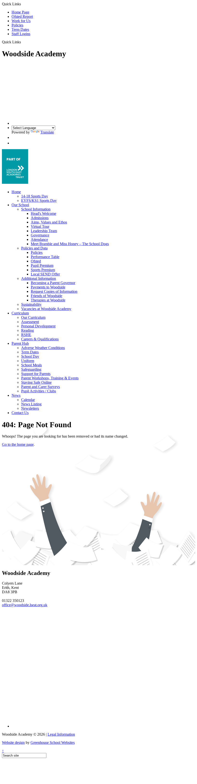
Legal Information (61, 734)
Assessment (30, 322)
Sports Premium (43, 270)
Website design (13, 742)
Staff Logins (21, 34)
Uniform (27, 361)
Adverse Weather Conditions (43, 348)
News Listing (31, 404)
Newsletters (30, 408)
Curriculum (20, 313)
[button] (23, 41)
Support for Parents (35, 374)
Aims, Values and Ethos (49, 222)
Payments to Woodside (48, 287)
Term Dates (20, 29)
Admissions (40, 218)
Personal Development (38, 326)
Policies (17, 25)
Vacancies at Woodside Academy (46, 309)
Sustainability (31, 304)
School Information (35, 209)
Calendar (28, 400)
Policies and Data (34, 248)
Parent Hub (20, 343)
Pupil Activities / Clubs (38, 391)
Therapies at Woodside (48, 300)
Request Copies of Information (54, 291)
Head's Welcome (43, 213)
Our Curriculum (33, 317)
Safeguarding (31, 369)
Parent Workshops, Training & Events (50, 378)
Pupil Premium (42, 265)
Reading (27, 330)
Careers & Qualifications (40, 339)
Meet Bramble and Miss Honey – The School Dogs (70, 244)
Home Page (20, 12)
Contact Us (20, 413)
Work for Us (21, 21)
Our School (20, 205)
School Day (30, 356)
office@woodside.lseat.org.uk (24, 605)
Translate (47, 132)
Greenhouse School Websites (53, 742)
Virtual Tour (40, 226)
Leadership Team (44, 231)
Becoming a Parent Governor (53, 283)
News (16, 395)
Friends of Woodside (46, 296)
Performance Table (45, 257)
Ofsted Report (22, 16)
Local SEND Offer (45, 274)
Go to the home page (18, 444)
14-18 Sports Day (34, 196)
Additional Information (38, 278)
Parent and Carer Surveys (40, 387)
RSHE (26, 335)
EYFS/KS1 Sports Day (39, 200)
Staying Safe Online (36, 382)
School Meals (31, 365)
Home (16, 192)
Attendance (39, 239)
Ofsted (36, 261)
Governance (40, 235)
